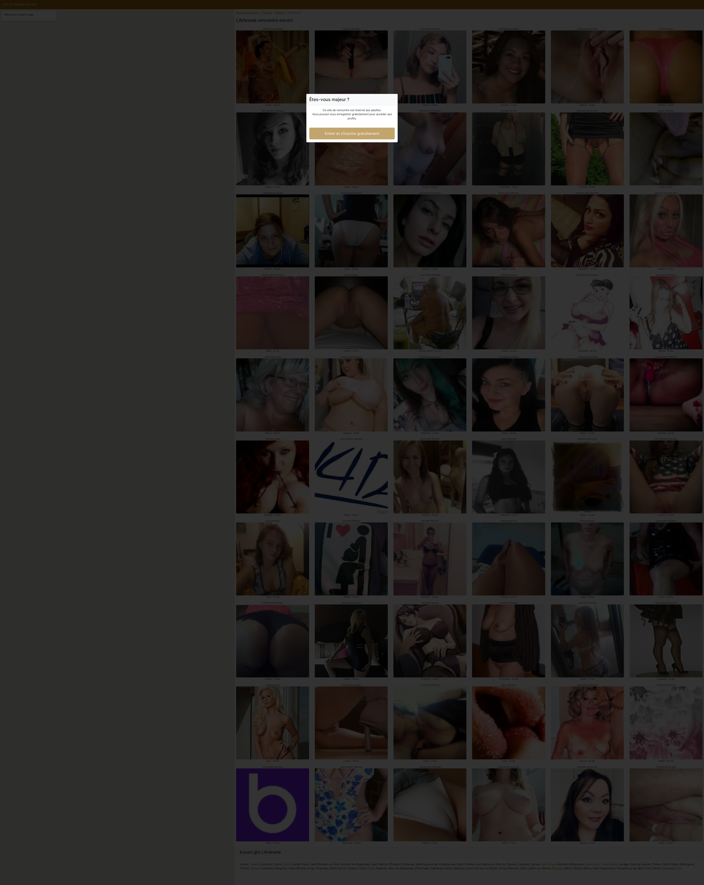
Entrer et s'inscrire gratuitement (352, 133)
